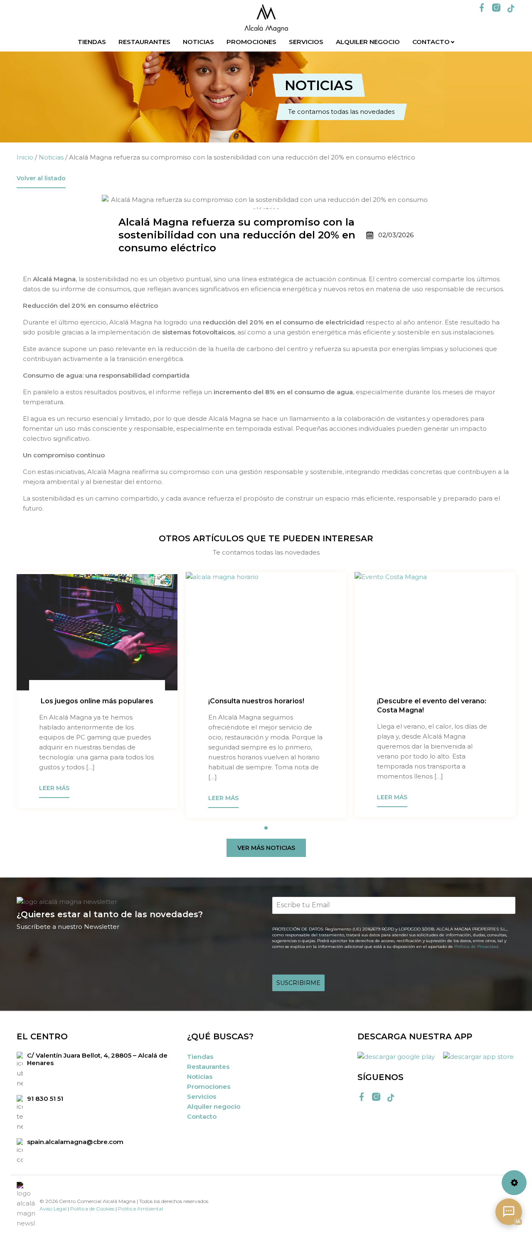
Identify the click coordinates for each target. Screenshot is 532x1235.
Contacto (431, 42)
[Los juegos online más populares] (97, 632)
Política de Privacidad (476, 946)
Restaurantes (144, 42)
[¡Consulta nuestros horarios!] (266, 632)
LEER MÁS (54, 788)
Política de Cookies (92, 1209)
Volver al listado (41, 178)
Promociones (251, 42)
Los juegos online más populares (96, 701)
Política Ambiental (140, 1209)
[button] (266, 828)
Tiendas (92, 42)
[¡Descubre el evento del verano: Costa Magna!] (435, 632)
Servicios (306, 42)
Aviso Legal (52, 1209)
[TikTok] (511, 8)
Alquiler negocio (368, 42)
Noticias (198, 42)
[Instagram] (496, 8)
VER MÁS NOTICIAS (266, 848)
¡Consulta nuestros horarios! (256, 701)
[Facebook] (482, 8)
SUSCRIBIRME (298, 983)
